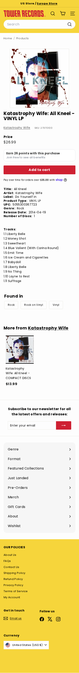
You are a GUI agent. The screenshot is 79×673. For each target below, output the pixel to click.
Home (7, 38)
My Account (12, 597)
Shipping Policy (14, 573)
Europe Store (47, 3)
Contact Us (11, 567)
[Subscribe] (63, 425)
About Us (10, 555)
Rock (11, 305)
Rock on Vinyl (33, 305)
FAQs (7, 561)
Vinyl (56, 305)
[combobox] (39, 24)
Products (22, 38)
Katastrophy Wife (17, 128)
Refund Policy (13, 579)
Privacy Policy (13, 585)
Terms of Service (16, 591)
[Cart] (63, 13)
